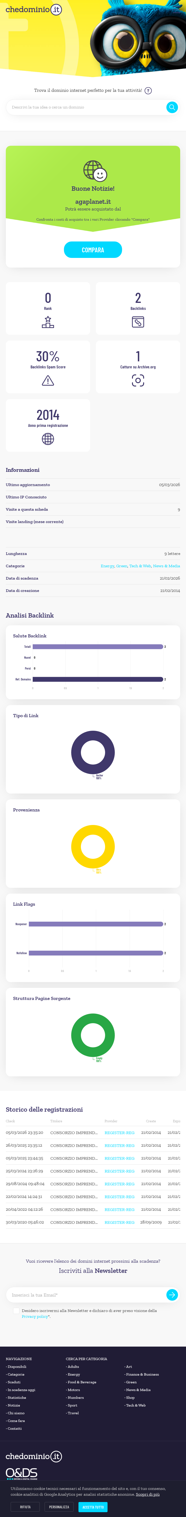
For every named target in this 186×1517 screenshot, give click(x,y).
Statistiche (16, 1397)
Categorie (15, 1374)
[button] (176, 9)
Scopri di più (148, 1494)
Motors (73, 1389)
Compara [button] (93, 250)
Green (121, 566)
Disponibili (16, 1366)
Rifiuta (25, 1506)
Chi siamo (15, 1413)
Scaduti (13, 1382)
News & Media (166, 566)
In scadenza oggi (20, 1389)
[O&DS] (21, 1474)
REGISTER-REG (119, 1132)
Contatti (14, 1428)
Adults (72, 1366)
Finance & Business (141, 1374)
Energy (107, 566)
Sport (71, 1405)
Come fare (15, 1420)
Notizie (13, 1405)
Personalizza (59, 1506)
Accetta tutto (93, 1507)
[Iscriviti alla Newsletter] (172, 1295)
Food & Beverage (81, 1382)
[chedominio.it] (34, 9)
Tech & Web (140, 566)
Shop (129, 1397)
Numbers (75, 1397)
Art (128, 1366)
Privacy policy (35, 1316)
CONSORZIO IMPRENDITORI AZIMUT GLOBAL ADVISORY (74, 1132)
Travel (72, 1413)
